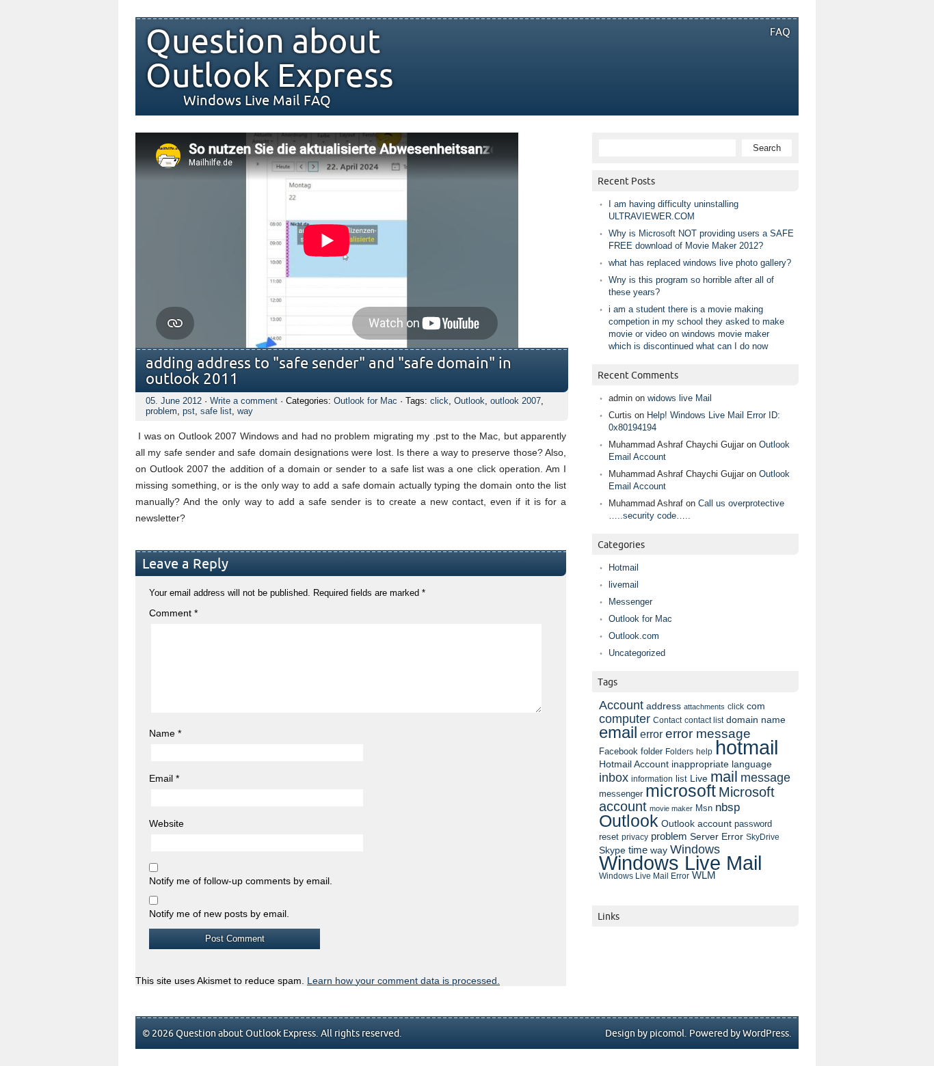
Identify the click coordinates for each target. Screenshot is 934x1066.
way (245, 411)
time (638, 850)
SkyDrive (762, 837)
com (756, 706)
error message (708, 733)
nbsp (727, 807)
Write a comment (244, 401)
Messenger (630, 602)
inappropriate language (721, 763)
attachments (704, 706)
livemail (624, 584)
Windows (695, 849)
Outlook (469, 401)
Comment (173, 612)
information (652, 778)
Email (164, 778)
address (663, 705)
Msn (703, 808)
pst (189, 411)
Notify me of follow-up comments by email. (240, 880)
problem (161, 411)
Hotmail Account (634, 763)
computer (624, 719)
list (681, 779)
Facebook (618, 751)
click (439, 401)
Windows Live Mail (680, 863)
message (765, 777)
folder (652, 751)
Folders (679, 751)
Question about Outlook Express (270, 59)
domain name (756, 719)
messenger (621, 794)
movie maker (671, 808)
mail (724, 776)
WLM (704, 875)
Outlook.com (634, 636)
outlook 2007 (515, 401)
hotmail (746, 747)
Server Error (716, 836)
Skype (612, 850)
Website (166, 823)
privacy (635, 837)
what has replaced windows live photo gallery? (700, 263)
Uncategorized (637, 653)
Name (165, 733)
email (618, 732)
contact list (703, 720)
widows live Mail (680, 398)
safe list (216, 411)
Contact (667, 720)
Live (699, 779)
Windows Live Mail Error (644, 876)
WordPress (766, 1033)
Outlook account (696, 823)
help (704, 751)
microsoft (680, 791)
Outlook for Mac (365, 401)
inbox (613, 777)
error (651, 734)
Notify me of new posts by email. (219, 913)
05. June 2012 (174, 401)
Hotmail (624, 567)
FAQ (780, 32)
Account (621, 705)
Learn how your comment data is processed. (403, 980)
